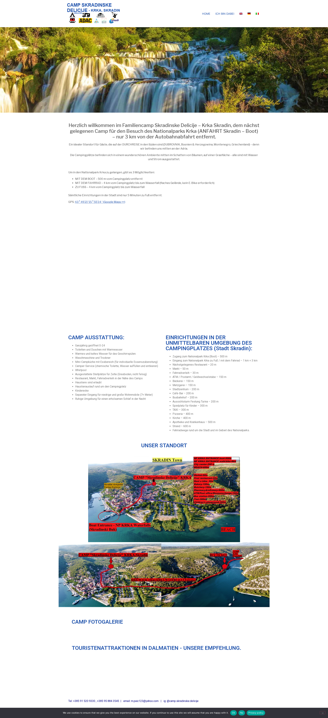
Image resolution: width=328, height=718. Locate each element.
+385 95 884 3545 (108, 701)
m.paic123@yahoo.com (145, 701)
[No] (322, 712)
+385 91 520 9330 (84, 701)
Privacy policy (255, 712)
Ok (233, 712)
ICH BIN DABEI (224, 13)
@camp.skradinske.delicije (183, 701)
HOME (206, 13)
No (241, 712)
